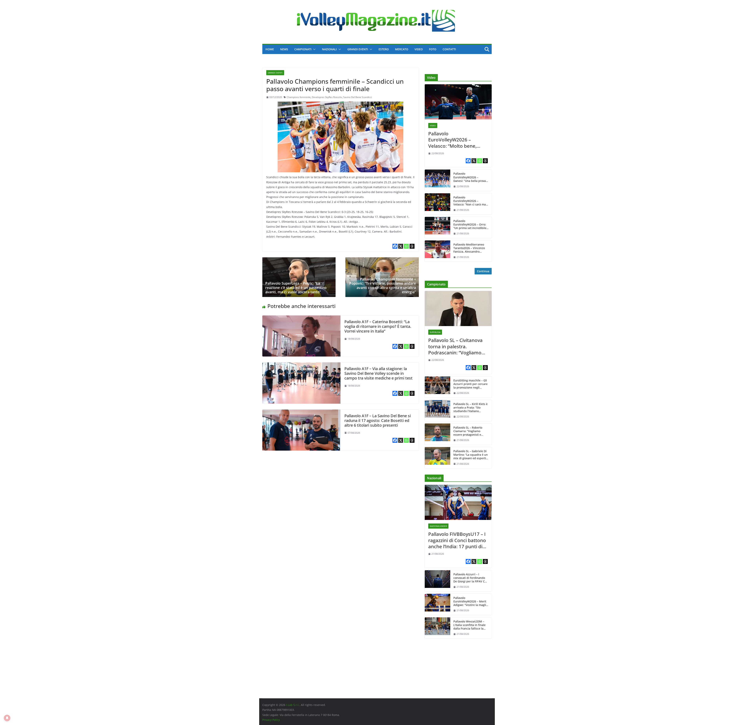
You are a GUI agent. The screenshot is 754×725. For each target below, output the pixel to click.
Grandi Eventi (357, 49)
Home (269, 49)
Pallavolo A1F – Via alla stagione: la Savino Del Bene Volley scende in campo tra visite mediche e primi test (378, 373)
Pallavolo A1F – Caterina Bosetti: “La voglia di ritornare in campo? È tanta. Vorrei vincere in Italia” (377, 326)
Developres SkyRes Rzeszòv (327, 97)
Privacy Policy (271, 720)
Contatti (449, 49)
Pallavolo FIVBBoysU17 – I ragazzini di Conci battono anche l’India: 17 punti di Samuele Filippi (457, 540)
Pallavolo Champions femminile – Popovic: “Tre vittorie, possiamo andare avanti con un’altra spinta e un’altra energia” (382, 285)
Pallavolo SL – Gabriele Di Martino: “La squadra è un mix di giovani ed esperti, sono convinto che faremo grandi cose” (470, 454)
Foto (432, 49)
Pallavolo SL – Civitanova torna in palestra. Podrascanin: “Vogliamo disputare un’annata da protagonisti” (455, 346)
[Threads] (412, 246)
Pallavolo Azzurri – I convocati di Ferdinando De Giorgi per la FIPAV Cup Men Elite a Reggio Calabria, (470, 578)
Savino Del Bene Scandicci (357, 97)
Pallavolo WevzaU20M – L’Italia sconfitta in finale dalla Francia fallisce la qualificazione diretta (469, 625)
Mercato (401, 49)
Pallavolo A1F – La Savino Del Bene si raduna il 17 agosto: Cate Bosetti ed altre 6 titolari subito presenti (377, 420)
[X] (400, 246)
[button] (313, 49)
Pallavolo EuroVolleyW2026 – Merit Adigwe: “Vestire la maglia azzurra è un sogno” (470, 601)
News (284, 49)
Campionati (302, 49)
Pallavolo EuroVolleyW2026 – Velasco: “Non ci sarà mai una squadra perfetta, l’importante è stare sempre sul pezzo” (470, 201)
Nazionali (329, 49)
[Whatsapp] (406, 246)
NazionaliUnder (438, 526)
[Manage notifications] (7, 718)
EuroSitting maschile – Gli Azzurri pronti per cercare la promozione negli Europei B (470, 384)
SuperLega (435, 332)
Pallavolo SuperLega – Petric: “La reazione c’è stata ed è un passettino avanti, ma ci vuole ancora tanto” (296, 287)
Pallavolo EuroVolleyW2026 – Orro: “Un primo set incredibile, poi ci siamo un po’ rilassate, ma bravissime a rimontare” (470, 224)
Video (419, 49)
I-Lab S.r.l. (292, 705)
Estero (384, 49)
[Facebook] (395, 246)
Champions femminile (299, 97)
